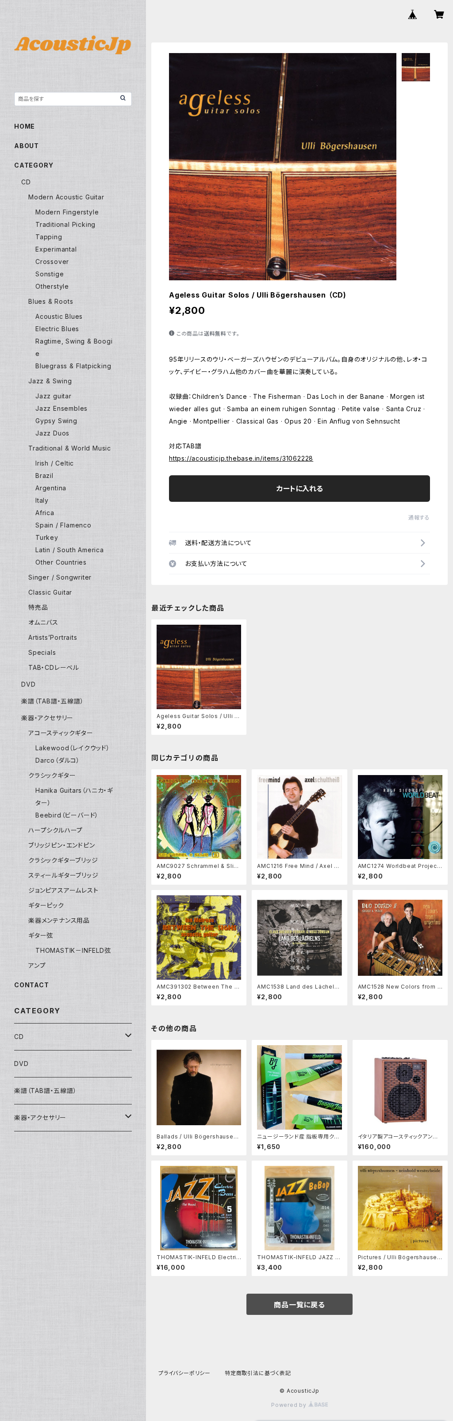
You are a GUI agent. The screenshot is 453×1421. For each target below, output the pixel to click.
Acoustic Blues (59, 316)
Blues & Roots (50, 301)
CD (26, 182)
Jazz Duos (52, 433)
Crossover (52, 261)
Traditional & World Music (69, 448)
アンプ (37, 965)
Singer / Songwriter (60, 577)
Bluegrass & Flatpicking (73, 366)
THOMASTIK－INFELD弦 (73, 950)
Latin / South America (69, 550)
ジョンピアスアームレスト (63, 890)
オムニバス (43, 622)
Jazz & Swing (50, 381)
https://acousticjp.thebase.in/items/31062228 (241, 458)
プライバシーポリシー (184, 1373)
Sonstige (49, 274)
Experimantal (56, 249)
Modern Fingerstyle (67, 212)
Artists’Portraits (52, 637)
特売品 (38, 607)
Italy (42, 500)
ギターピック (46, 905)
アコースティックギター (60, 733)
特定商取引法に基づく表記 (258, 1373)
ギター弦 (40, 935)
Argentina (50, 488)
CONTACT (31, 985)
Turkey (46, 537)
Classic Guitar (50, 592)
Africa (44, 512)
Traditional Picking (65, 224)
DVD (28, 684)
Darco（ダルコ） (57, 760)
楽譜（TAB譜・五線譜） (52, 701)
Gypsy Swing (56, 420)
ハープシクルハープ (55, 830)
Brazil (44, 475)
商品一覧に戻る (299, 1304)
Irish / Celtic (54, 463)
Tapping (48, 237)
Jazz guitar (53, 396)
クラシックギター (52, 775)
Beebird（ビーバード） (67, 815)
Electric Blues (57, 328)
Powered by (289, 1405)
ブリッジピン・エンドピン (61, 845)
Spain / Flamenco (63, 525)
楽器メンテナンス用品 (59, 920)
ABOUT (26, 145)
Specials (42, 652)
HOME (24, 126)
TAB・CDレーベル (53, 667)
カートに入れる (299, 488)
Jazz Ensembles (61, 408)
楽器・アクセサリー (47, 718)
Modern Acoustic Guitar (66, 197)
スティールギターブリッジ (63, 875)
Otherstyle (52, 286)
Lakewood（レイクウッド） (72, 748)
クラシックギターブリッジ (63, 860)
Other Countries (61, 562)
